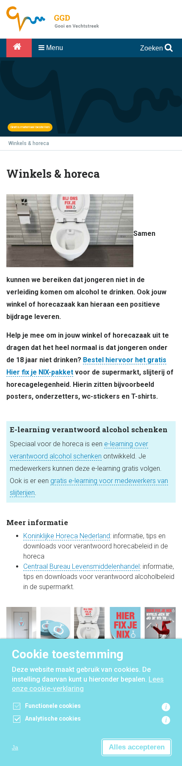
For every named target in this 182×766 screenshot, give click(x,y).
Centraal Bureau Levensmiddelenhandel (81, 566)
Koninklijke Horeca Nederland (66, 536)
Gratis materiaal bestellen (30, 127)
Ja (15, 747)
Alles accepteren (137, 747)
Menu (53, 47)
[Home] (19, 48)
